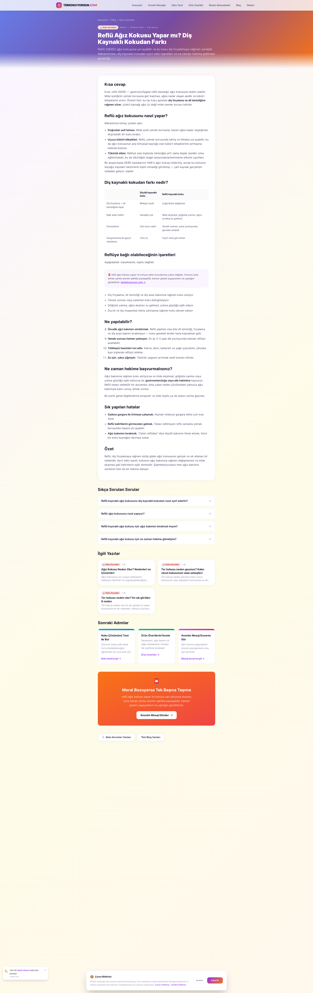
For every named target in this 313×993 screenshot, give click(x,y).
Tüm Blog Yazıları (150, 737)
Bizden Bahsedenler (219, 5)
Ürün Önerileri (196, 5)
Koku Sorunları (126, 19)
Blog (238, 5)
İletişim (250, 5)
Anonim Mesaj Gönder (154, 715)
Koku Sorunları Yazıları (118, 737)
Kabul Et (215, 980)
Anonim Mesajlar (157, 5)
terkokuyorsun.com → (133, 282)
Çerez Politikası (162, 985)
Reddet (199, 980)
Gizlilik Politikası (178, 985)
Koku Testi (177, 5)
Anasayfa (137, 5)
